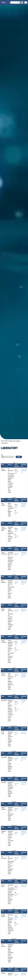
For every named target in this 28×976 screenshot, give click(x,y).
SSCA (6, 441)
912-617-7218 (16, 644)
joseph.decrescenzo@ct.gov (24, 554)
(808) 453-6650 (17, 675)
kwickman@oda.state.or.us (24, 916)
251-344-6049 (17, 507)
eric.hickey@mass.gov (23, 732)
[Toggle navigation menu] (25, 2)
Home (2, 441)
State (2, 455)
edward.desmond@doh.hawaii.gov (23, 675)
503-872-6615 (17, 924)
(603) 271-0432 (17, 833)
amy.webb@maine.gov (23, 783)
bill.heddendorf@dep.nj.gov (24, 858)
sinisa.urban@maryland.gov (24, 758)
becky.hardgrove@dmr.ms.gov (24, 809)
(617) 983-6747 (17, 733)
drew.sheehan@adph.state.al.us (23, 505)
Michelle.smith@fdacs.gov (24, 610)
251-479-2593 (17, 513)
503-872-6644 (17, 918)
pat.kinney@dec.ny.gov (23, 885)
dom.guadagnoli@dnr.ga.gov (24, 642)
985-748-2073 (17, 704)
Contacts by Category (14, 441)
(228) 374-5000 (17, 809)
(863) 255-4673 (17, 611)
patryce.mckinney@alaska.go (24, 470)
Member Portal (22, 2)
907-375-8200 (17, 472)
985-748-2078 (17, 710)
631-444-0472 (17, 894)
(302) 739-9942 (17, 582)
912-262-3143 (17, 650)
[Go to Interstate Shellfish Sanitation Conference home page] (3, 1)
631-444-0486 (17, 888)
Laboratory (5, 443)
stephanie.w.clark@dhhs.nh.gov (24, 833)
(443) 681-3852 (17, 759)
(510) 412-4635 (17, 530)
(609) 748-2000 (17, 858)
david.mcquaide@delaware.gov (24, 582)
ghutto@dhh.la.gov (23, 701)
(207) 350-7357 (17, 784)
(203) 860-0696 (17, 554)
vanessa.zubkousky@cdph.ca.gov (24, 528)
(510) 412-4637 (17, 536)
